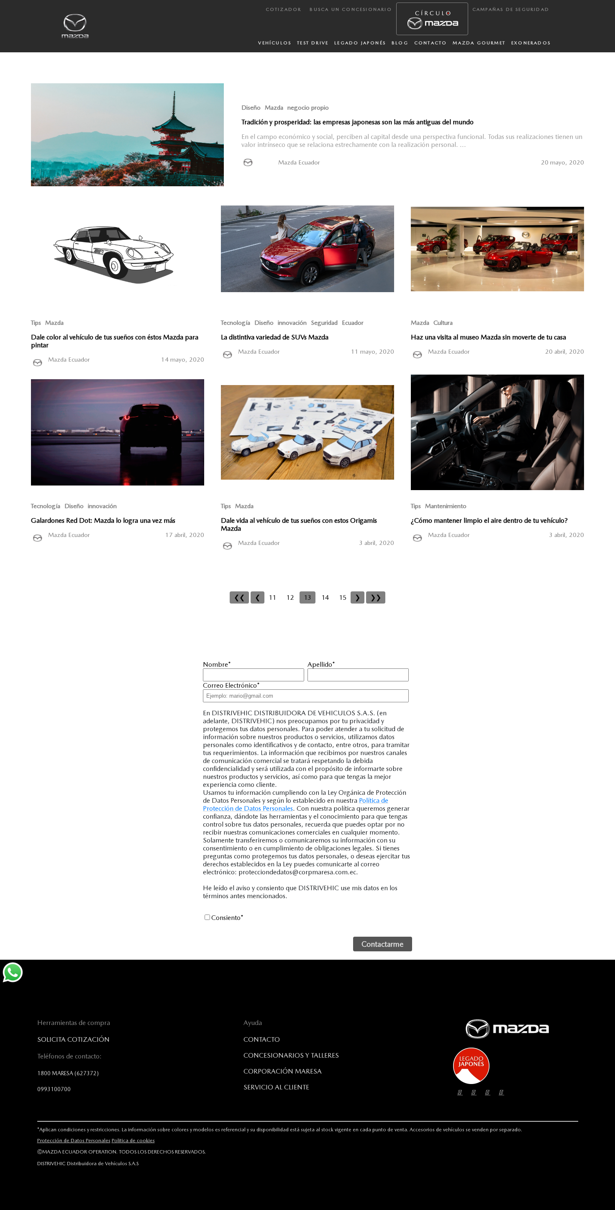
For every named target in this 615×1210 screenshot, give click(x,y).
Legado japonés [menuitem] (360, 43)
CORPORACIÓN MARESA (282, 1071)
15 (342, 597)
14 (325, 597)
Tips (36, 322)
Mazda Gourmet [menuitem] (479, 43)
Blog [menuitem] (400, 43)
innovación (292, 322)
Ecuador (353, 322)
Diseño (251, 107)
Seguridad (324, 322)
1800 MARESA (68, 1073)
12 (290, 597)
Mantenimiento (445, 506)
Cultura (443, 322)
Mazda (274, 107)
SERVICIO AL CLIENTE (276, 1087)
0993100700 (54, 1089)
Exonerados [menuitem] (531, 43)
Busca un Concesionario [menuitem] (351, 9)
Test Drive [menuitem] (312, 43)
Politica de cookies (133, 1140)
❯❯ (375, 597)
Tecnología (235, 322)
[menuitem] (432, 19)
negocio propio (308, 107)
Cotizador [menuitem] (284, 9)
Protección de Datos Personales (73, 1140)
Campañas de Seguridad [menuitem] (510, 9)
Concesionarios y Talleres (291, 1055)
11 (272, 597)
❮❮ (239, 597)
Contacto (261, 1039)
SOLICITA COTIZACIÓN (73, 1039)
